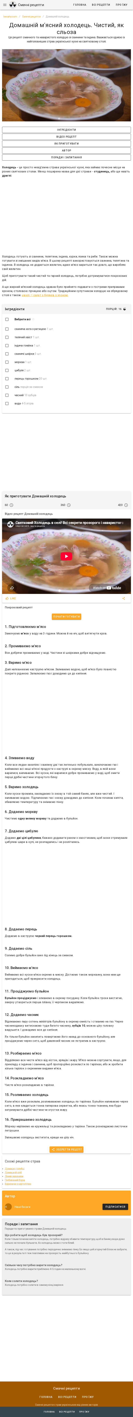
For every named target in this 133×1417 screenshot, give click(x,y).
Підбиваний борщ (15, 1180)
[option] (66, 329)
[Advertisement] (66, 215)
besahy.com (10, 16)
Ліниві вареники (14, 1176)
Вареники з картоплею (18, 1183)
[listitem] (66, 319)
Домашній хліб (13, 1172)
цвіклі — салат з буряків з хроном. (45, 295)
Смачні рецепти (31, 16)
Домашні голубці (15, 1168)
